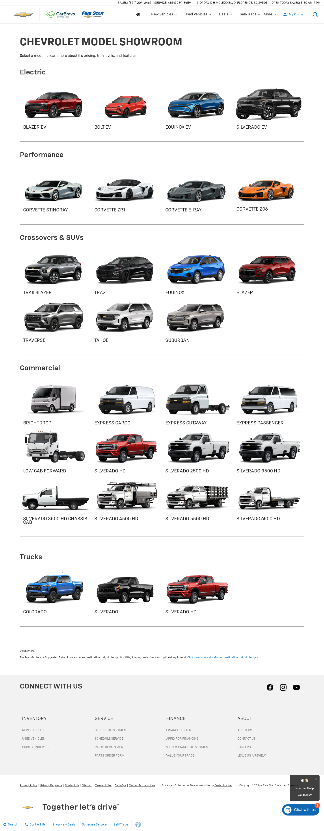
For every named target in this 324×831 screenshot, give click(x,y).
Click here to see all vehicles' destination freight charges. (223, 657)
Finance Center (178, 730)
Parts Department (110, 747)
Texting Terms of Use (142, 785)
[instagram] (283, 687)
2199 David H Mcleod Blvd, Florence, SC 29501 (231, 2)
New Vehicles (33, 730)
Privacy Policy (28, 785)
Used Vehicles (33, 738)
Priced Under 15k (36, 747)
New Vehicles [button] (162, 15)
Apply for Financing (182, 738)
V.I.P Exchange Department (188, 747)
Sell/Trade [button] (248, 15)
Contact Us (246, 738)
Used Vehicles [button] (195, 15)
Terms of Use (103, 785)
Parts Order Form (110, 755)
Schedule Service (109, 738)
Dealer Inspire (223, 785)
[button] (315, 14)
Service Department (111, 730)
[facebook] (270, 687)
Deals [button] (223, 15)
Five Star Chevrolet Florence (280, 785)
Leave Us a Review (251, 755)
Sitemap (87, 785)
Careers (244, 747)
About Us (244, 730)
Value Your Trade (180, 755)
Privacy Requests (51, 785)
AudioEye (120, 785)
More (268, 15)
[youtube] (296, 687)
